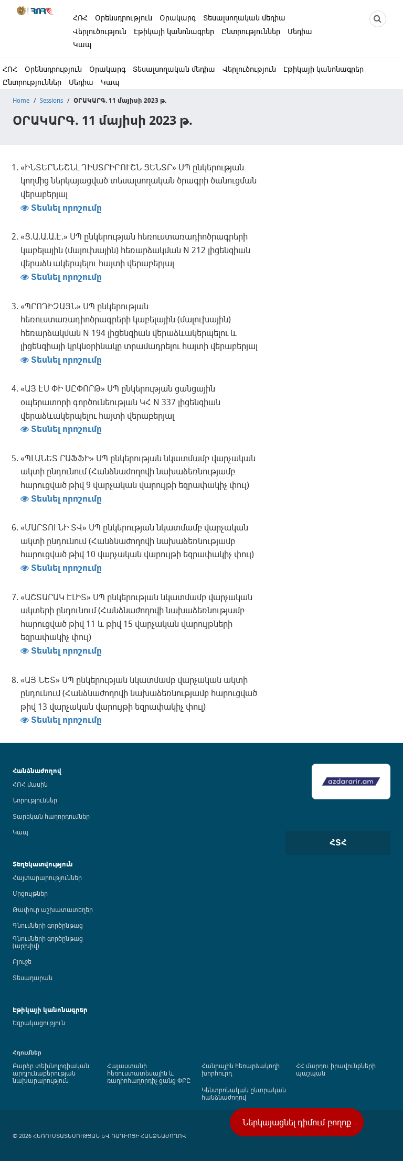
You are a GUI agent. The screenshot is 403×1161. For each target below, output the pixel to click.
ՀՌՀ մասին (30, 784)
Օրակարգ (178, 18)
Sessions (51, 100)
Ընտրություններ (250, 31)
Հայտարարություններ (47, 877)
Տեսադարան (32, 977)
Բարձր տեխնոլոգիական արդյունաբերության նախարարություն (51, 1073)
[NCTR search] (377, 18)
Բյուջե (22, 961)
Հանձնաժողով (37, 770)
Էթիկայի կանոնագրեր (174, 31)
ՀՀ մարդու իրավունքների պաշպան (336, 1069)
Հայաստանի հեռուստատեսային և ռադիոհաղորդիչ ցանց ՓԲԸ (148, 1073)
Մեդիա (300, 31)
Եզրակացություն (39, 1022)
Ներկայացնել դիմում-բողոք (296, 1122)
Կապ (82, 44)
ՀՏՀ (338, 842)
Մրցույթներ (30, 893)
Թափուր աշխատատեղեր (53, 909)
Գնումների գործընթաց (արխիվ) (48, 942)
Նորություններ (35, 800)
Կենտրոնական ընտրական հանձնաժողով (244, 1093)
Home (21, 100)
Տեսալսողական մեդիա (244, 18)
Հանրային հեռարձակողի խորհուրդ (241, 1069)
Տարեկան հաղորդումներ (51, 816)
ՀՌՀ (80, 18)
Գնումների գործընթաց (48, 925)
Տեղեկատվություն (43, 864)
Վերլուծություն (99, 31)
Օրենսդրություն (123, 18)
